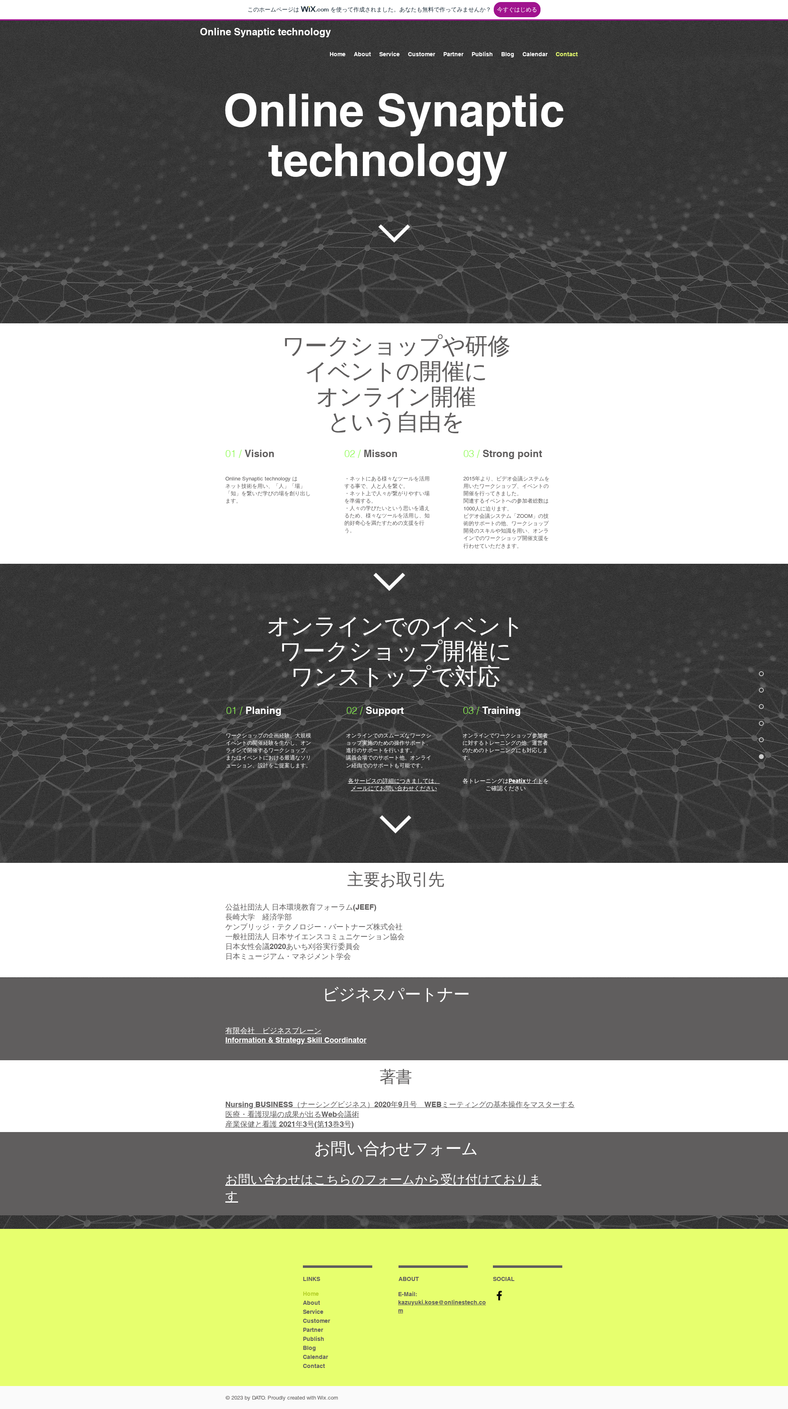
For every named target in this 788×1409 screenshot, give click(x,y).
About (311, 1302)
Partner (313, 1330)
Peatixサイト (526, 781)
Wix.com (327, 1398)
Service (313, 1311)
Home (311, 1293)
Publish (313, 1339)
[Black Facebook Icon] (499, 1295)
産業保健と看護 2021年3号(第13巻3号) (289, 1124)
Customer (316, 1321)
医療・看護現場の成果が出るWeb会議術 (292, 1114)
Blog (309, 1348)
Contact (314, 1366)
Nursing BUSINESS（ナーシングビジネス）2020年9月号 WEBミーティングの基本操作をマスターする (400, 1104)
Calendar (315, 1357)
